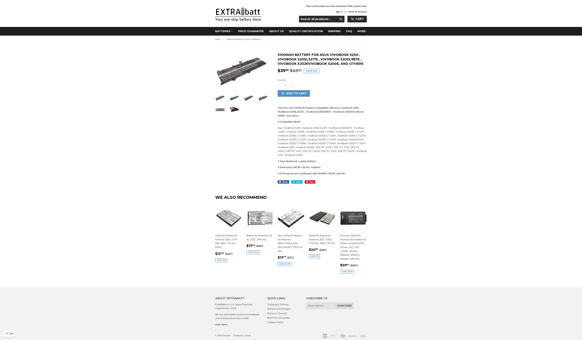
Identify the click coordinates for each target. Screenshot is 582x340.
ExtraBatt (226, 335)
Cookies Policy (275, 322)
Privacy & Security (277, 313)
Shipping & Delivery (278, 304)
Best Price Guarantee (278, 318)
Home (217, 39)
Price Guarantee (251, 31)
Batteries (223, 31)
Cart (359, 19)
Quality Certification (306, 31)
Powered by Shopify (242, 335)
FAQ (349, 31)
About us (276, 31)
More (361, 31)
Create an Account (357, 12)
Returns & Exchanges (279, 309)
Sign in (339, 12)
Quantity (282, 80)
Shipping (334, 31)
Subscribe (344, 305)
